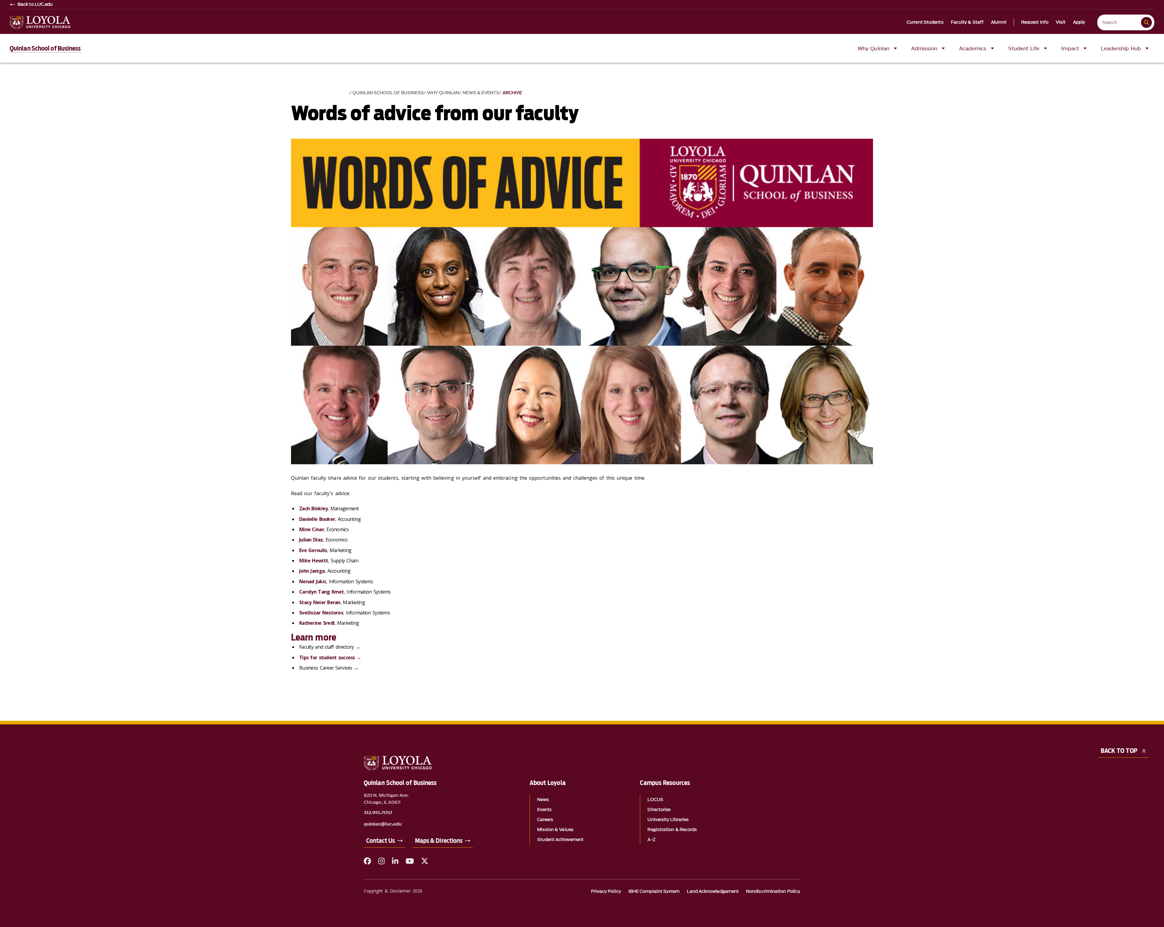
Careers (545, 819)
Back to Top (1119, 750)
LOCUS (655, 799)
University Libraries (668, 819)
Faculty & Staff (967, 22)
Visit (1061, 22)
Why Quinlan (443, 93)
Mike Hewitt (313, 560)
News (543, 799)
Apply (1079, 22)
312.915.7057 (378, 813)
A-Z (651, 839)
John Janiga (312, 571)
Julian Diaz (311, 539)
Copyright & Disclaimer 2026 (393, 891)
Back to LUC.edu (35, 4)
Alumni (998, 22)
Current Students (925, 22)
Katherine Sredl (316, 623)
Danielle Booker (317, 519)
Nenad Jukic (312, 581)
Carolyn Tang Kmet (321, 591)
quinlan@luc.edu (383, 824)
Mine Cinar (311, 529)
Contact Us (380, 840)
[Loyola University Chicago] (40, 22)
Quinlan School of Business (45, 48)
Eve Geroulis (313, 550)
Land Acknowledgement (713, 891)
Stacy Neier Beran (319, 602)
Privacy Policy (606, 891)
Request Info (1035, 22)
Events (544, 809)
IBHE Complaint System (654, 891)
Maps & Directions (439, 840)
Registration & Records (672, 829)
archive (512, 93)
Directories (659, 809)
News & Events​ (481, 93)
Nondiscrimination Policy (773, 891)
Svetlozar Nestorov (321, 612)
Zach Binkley (313, 508)
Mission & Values (555, 829)
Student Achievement (560, 839)
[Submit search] (1146, 22)
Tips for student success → (330, 657)
